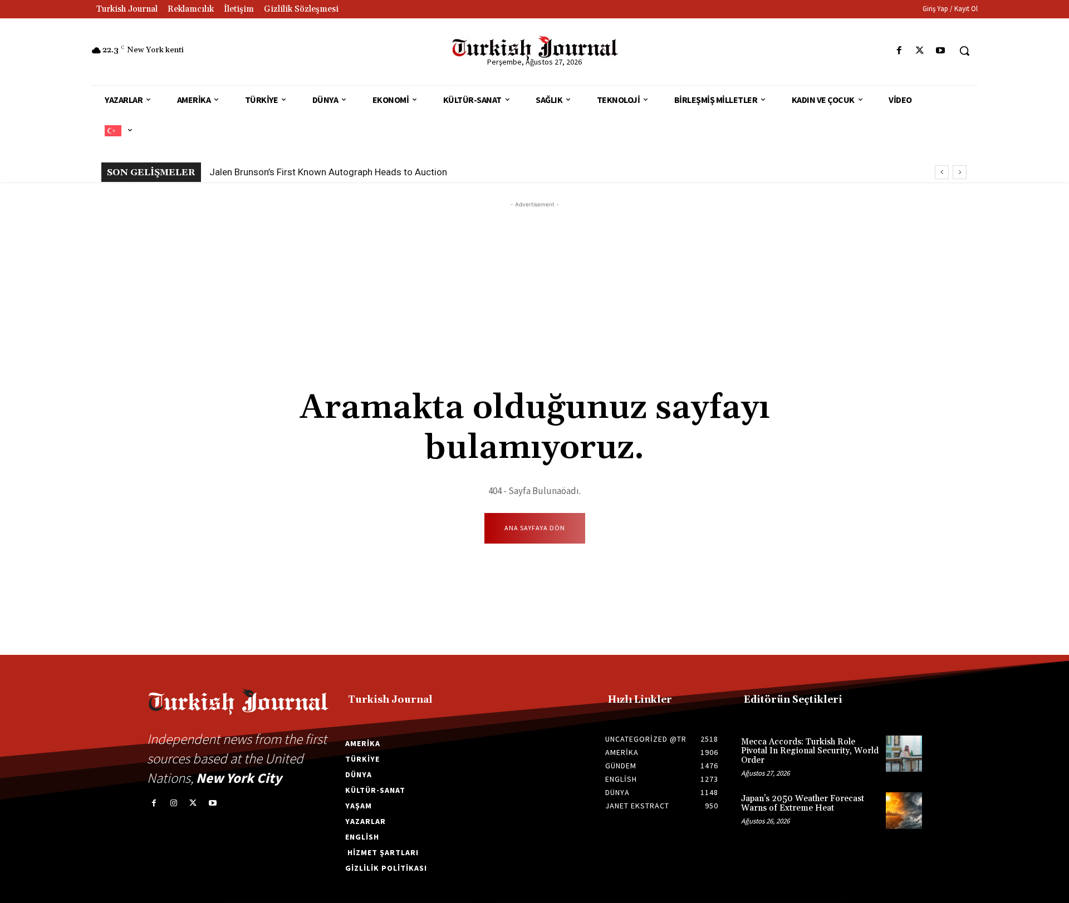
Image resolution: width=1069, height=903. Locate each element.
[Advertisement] (534, 288)
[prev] (942, 172)
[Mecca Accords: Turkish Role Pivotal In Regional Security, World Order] (904, 754)
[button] (964, 50)
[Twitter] (920, 50)
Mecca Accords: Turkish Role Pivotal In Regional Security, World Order (810, 751)
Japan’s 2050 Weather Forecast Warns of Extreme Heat (802, 803)
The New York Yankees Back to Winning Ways (306, 171)
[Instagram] (173, 803)
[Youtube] (940, 50)
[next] (960, 172)
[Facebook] (898, 50)
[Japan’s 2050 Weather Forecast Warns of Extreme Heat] (904, 810)
